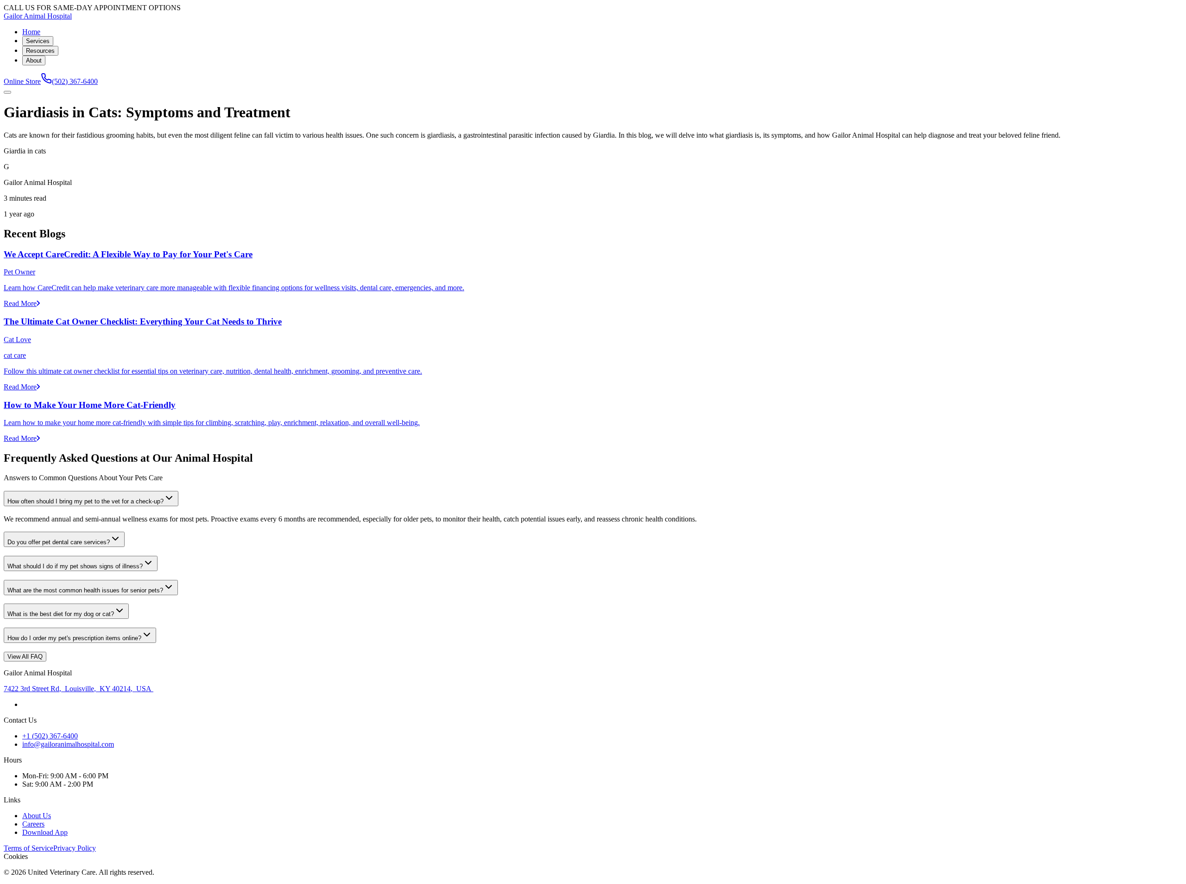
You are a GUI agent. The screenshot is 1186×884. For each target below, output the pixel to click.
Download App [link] (45, 832)
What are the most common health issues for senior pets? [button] (85, 590)
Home (31, 32)
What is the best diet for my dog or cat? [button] (60, 614)
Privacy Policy (74, 848)
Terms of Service (28, 848)
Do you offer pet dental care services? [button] (58, 542)
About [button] (34, 60)
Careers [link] (33, 824)
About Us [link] (36, 816)
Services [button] (38, 41)
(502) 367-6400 (75, 81)
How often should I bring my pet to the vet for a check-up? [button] (85, 501)
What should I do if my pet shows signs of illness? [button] (75, 566)
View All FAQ (25, 656)
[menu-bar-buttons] (7, 92)
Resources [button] (40, 50)
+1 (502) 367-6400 (50, 736)
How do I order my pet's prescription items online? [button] (74, 638)
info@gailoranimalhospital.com (68, 744)
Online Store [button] (22, 81)
